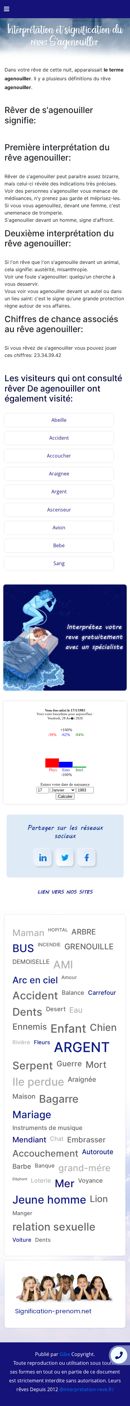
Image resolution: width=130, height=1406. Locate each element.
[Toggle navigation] (6, 9)
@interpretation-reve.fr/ (86, 1389)
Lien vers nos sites (65, 891)
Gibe (64, 1354)
